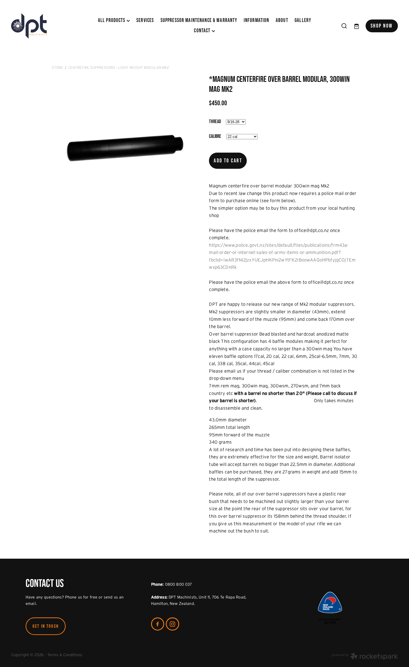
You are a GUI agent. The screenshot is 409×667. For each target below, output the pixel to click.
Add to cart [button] (228, 160)
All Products (112, 20)
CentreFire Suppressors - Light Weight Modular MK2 (118, 67)
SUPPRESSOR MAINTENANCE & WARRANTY (199, 20)
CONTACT (202, 30)
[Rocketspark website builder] (365, 657)
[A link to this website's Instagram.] (172, 624)
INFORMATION (256, 20)
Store (57, 67)
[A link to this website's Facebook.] (157, 624)
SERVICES (145, 20)
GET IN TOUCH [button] (46, 626)
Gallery (303, 20)
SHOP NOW (382, 26)
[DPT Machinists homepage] (49, 25)
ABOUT (282, 20)
